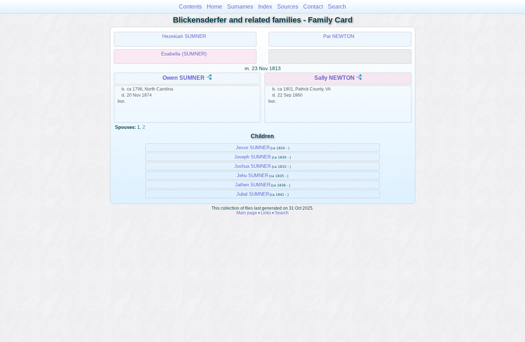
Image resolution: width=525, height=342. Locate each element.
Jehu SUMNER (252, 175)
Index (265, 7)
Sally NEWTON (334, 78)
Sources (287, 7)
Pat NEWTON (338, 36)
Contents (190, 7)
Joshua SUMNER (252, 166)
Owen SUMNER (183, 78)
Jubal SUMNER (252, 194)
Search (337, 7)
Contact (313, 7)
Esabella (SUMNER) (184, 54)
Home (214, 7)
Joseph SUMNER (252, 157)
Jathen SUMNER (252, 184)
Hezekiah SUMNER (184, 36)
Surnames (240, 7)
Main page (246, 212)
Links (266, 212)
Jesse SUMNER (253, 147)
